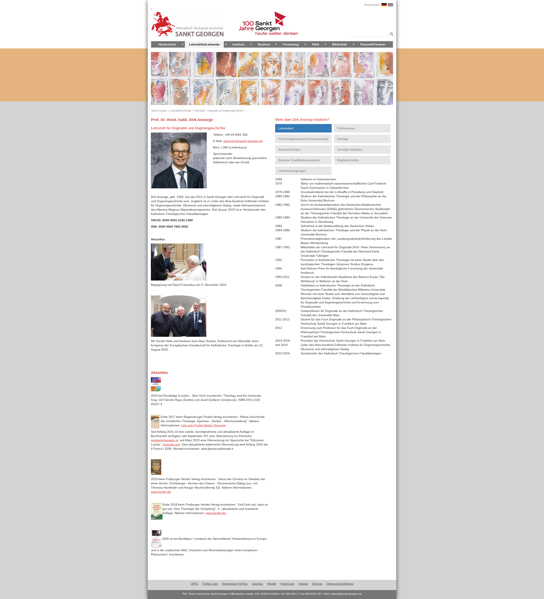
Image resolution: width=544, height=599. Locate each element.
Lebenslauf (285, 128)
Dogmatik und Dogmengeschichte (225, 110)
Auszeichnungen (289, 149)
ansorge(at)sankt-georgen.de (243, 141)
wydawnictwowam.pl (164, 440)
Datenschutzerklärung (340, 583)
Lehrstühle (199, 110)
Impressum (287, 583)
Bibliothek (339, 44)
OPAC (194, 583)
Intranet (303, 583)
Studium (264, 44)
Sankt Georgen (159, 110)
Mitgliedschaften (348, 160)
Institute (238, 44)
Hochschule (167, 44)
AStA (315, 44)
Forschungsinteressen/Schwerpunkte (303, 139)
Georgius (257, 583)
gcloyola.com (171, 444)
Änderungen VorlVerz (235, 583)
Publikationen (346, 128)
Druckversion (372, 4)
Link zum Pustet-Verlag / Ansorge (203, 425)
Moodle (271, 583)
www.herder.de (161, 491)
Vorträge (342, 139)
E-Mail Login (210, 583)
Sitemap (317, 583)
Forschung (291, 44)
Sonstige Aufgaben (349, 149)
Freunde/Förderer (372, 44)
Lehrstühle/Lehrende (204, 44)
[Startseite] (187, 24)
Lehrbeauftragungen (292, 170)
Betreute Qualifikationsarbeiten (299, 160)
